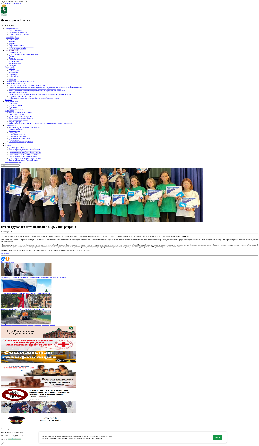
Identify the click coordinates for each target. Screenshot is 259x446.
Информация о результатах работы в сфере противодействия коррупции (34, 98)
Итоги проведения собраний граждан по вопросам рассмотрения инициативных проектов (40, 123)
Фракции (12, 58)
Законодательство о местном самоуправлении (24, 127)
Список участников (15, 105)
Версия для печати (7, 262)
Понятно (217, 437)
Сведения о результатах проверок (20, 116)
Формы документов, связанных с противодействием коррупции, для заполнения (37, 91)
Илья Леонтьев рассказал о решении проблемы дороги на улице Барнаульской (28, 325)
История (8, 145)
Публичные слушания (16, 45)
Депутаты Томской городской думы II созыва (24, 151)
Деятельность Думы (12, 38)
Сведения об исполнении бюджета (21, 118)
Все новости (5, 254)
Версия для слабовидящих (13, 3)
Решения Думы (14, 140)
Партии (11, 56)
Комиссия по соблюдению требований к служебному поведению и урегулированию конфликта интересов (45, 87)
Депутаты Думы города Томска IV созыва (23, 154)
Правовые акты (10, 125)
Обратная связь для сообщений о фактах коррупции (27, 85)
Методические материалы (18, 92)
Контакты (12, 36)
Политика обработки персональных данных (20, 81)
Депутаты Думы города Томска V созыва (23, 156)
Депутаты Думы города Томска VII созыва (23, 160)
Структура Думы (15, 52)
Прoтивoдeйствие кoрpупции (15, 83)
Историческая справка (16, 147)
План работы (13, 103)
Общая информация (16, 109)
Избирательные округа (13, 162)
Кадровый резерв (15, 63)
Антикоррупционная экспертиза (20, 96)
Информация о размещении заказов (21, 47)
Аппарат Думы (14, 61)
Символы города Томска (17, 49)
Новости (12, 69)
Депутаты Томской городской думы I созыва (24, 149)
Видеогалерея (13, 74)
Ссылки (11, 78)
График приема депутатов (18, 32)
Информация (9, 111)
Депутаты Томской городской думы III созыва (25, 153)
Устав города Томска (16, 129)
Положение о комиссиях (17, 136)
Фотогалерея (13, 72)
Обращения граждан (12, 28)
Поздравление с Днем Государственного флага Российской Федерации (25, 293)
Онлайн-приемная (15, 30)
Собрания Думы (14, 39)
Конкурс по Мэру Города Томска (20, 112)
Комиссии (12, 43)
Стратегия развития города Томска (21, 142)
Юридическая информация (18, 120)
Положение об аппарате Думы (19, 138)
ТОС (6, 143)
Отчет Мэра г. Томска (16, 114)
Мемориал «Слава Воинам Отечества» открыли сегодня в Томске (23, 309)
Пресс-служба (9, 67)
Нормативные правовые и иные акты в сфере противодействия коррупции (35, 89)
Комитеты (12, 41)
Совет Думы (13, 132)
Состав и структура (11, 50)
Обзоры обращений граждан (19, 34)
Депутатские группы (16, 60)
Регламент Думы (14, 131)
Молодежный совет (11, 101)
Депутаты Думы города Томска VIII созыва (24, 54)
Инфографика (14, 76)
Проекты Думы (14, 70)
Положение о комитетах (17, 134)
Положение (13, 107)
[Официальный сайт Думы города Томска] (4, 15)
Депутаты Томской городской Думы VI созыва (25, 158)
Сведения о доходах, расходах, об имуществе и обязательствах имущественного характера (40, 94)
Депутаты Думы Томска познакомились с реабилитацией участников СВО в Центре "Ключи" (33, 278)
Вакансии (12, 65)
